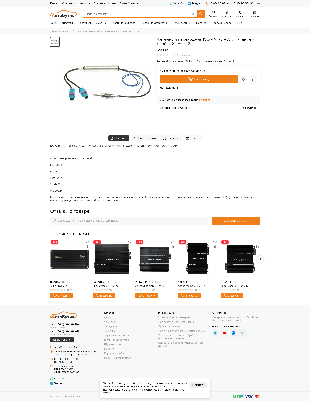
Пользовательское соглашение (176, 321)
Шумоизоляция (182, 22)
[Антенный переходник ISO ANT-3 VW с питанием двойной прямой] (107, 83)
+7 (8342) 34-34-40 (242, 3)
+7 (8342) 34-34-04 (219, 3)
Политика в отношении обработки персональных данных (178, 337)
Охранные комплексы (124, 22)
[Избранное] (243, 79)
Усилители (67, 22)
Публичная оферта (169, 326)
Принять (198, 384)
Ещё (239, 22)
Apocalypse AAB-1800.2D (107, 285)
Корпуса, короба (222, 22)
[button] (50, 259)
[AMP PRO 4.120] (69, 259)
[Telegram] (215, 333)
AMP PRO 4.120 (59, 285)
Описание (121, 138)
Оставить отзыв (236, 221)
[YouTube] (224, 333)
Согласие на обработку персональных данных (180, 344)
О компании (69, 3)
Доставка (99, 3)
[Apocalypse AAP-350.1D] (197, 259)
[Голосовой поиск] (193, 14)
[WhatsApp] (242, 333)
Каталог (54, 3)
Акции (53, 22)
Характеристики (147, 138)
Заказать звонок (61, 339)
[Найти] (201, 14)
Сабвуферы (85, 22)
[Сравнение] (253, 79)
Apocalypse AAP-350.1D (191, 285)
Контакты (85, 3)
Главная (54, 31)
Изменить (204, 100)
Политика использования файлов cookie (181, 330)
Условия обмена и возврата (174, 317)
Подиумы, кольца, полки (118, 358)
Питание (201, 22)
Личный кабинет (129, 3)
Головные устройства (154, 22)
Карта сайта (75, 396)
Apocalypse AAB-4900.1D (149, 285)
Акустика (100, 22)
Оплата (112, 3)
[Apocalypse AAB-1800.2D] (112, 259)
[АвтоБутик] (63, 14)
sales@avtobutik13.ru (66, 347)
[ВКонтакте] (233, 333)
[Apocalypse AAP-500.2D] (240, 259)
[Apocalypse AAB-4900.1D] (155, 259)
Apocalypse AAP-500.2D (234, 285)
